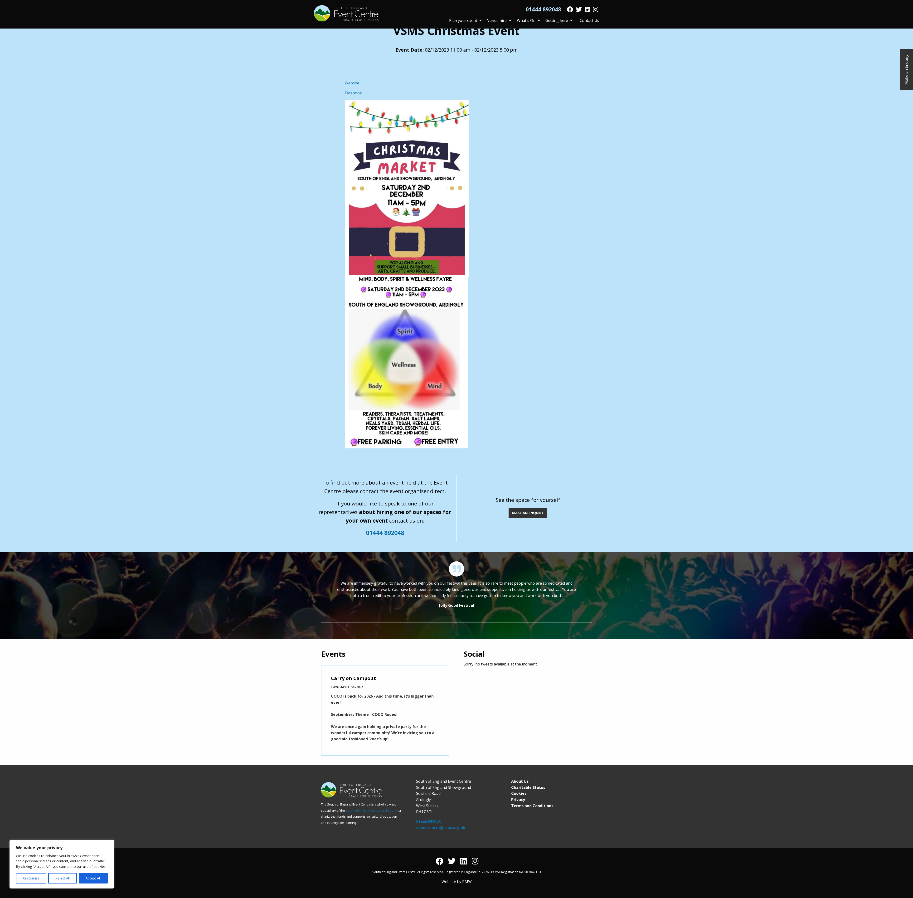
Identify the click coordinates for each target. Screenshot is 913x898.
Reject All (62, 878)
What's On (526, 20)
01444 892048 (543, 9)
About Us (520, 781)
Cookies (518, 793)
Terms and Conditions (532, 805)
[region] (62, 864)
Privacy (518, 799)
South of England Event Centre (346, 13)
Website (352, 83)
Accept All (93, 878)
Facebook (353, 93)
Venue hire (497, 20)
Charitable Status (528, 787)
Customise (31, 878)
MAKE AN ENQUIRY (528, 512)
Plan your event (463, 20)
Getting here (556, 20)
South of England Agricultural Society (372, 810)
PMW (467, 881)
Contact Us (589, 20)
